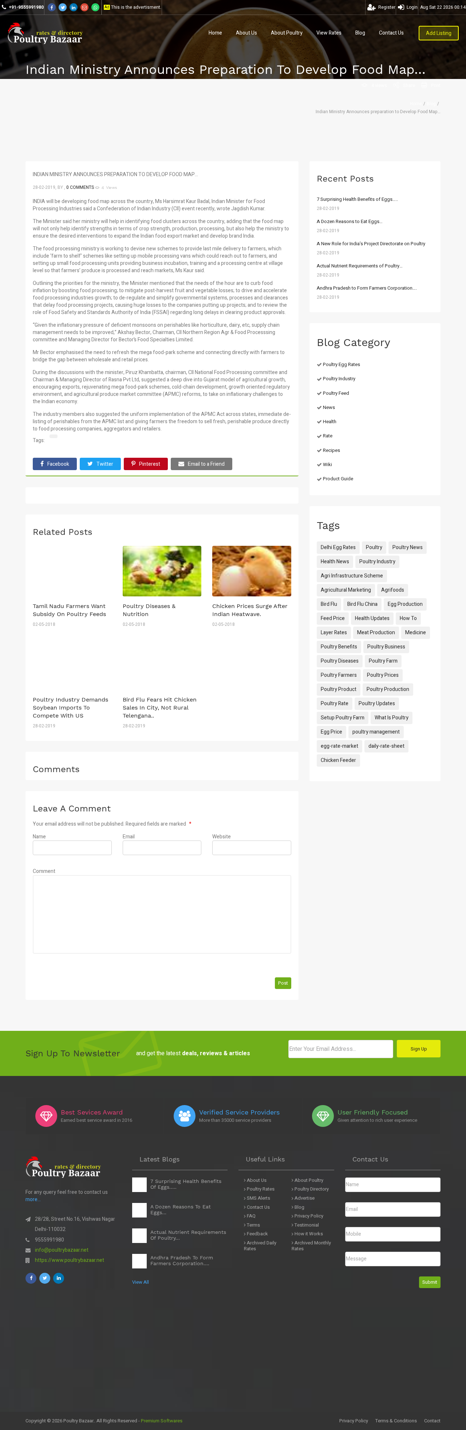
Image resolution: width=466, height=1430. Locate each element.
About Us (246, 33)
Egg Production (405, 604)
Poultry (374, 547)
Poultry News (407, 547)
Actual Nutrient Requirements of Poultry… (360, 266)
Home (215, 33)
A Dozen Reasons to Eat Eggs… (350, 221)
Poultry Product (338, 689)
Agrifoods (392, 590)
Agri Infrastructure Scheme (352, 576)
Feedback (257, 1234)
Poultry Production (388, 689)
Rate (327, 435)
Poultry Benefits (339, 647)
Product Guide (338, 478)
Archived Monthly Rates (311, 1246)
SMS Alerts (258, 1198)
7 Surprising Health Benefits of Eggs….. (357, 199)
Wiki (327, 464)
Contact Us (391, 33)
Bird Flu (329, 604)
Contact (432, 1420)
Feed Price (333, 618)
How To (408, 618)
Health (329, 421)
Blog (360, 33)
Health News (335, 561)
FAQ (251, 1216)
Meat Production (376, 632)
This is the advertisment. (136, 7)
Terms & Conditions (396, 1420)
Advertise (304, 1198)
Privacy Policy (308, 1216)
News (329, 407)
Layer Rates (334, 632)
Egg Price (331, 732)
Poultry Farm (383, 661)
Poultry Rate (334, 703)
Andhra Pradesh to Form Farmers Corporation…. (367, 288)
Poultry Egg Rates (341, 364)
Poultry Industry (339, 378)
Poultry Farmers (339, 675)
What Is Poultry (391, 718)
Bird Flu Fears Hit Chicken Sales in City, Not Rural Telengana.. (160, 707)
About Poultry (287, 33)
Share (409, 85)
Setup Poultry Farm (342, 718)
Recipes (331, 450)
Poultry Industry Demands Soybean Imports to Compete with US (70, 707)
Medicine (415, 632)
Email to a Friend (206, 464)
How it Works (308, 1234)
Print (436, 85)
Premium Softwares (161, 1420)
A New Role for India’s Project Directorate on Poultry (371, 243)
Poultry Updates (377, 703)
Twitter (104, 464)
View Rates (328, 33)
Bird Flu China (362, 604)
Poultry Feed (336, 393)
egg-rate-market (339, 746)
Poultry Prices (383, 675)
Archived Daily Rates (260, 1246)
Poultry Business (386, 647)
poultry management (376, 732)
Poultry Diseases (340, 661)
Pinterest (149, 464)
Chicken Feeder (338, 760)
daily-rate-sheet (386, 746)
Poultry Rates (260, 1189)
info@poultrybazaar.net (61, 1250)
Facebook (58, 464)
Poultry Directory (311, 1189)
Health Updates (372, 618)
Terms (253, 1225)
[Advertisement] (218, 1361)
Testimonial (306, 1225)
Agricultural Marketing (346, 590)
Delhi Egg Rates (338, 547)
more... (33, 1199)
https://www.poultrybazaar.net (69, 1260)
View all (140, 1282)
